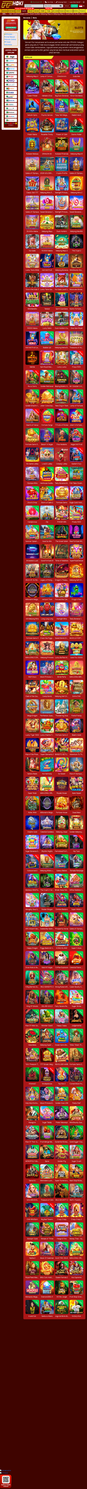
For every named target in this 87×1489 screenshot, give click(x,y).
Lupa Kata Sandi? (75, 2)
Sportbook (11, 11)
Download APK (37, 2)
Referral (76, 11)
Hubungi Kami (62, 2)
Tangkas (62, 11)
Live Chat (50, 2)
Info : (4, 14)
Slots (24, 11)
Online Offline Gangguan (10, 124)
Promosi (82, 11)
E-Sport (18, 11)
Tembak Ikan (69, 11)
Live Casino (55, 11)
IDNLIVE (30, 11)
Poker (43, 11)
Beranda (4, 11)
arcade (36, 11)
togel (49, 11)
